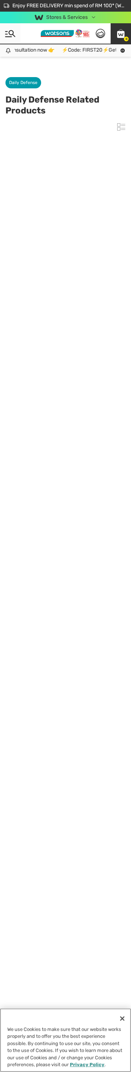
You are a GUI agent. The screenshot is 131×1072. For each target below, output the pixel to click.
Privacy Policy (87, 1064)
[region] (65, 1040)
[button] (121, 33)
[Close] (122, 1019)
